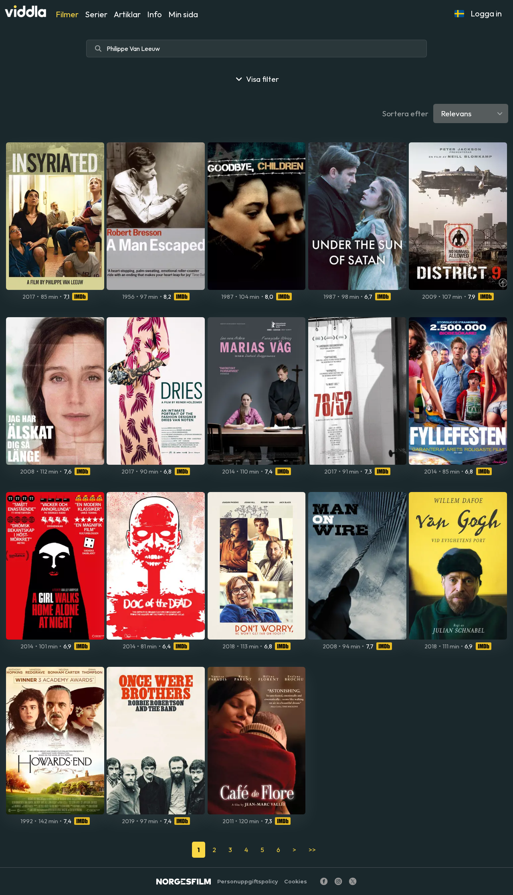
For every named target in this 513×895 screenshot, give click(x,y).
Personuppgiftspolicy (247, 882)
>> (312, 850)
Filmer (67, 14)
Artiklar (127, 14)
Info (154, 14)
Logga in (486, 13)
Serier (96, 14)
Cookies (295, 882)
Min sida (183, 14)
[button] (459, 13)
